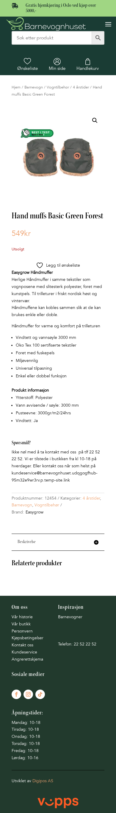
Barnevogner (70, 616)
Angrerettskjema (27, 659)
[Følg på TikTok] (40, 694)
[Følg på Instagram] (28, 694)
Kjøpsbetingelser (27, 637)
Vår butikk (21, 624)
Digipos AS (42, 780)
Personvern (22, 631)
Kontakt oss (22, 645)
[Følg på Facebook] (16, 694)
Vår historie (22, 616)
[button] (95, 120)
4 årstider (81, 87)
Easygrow (34, 512)
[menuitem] (27, 64)
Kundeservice (24, 652)
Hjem (16, 87)
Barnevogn (33, 87)
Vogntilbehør (58, 87)
